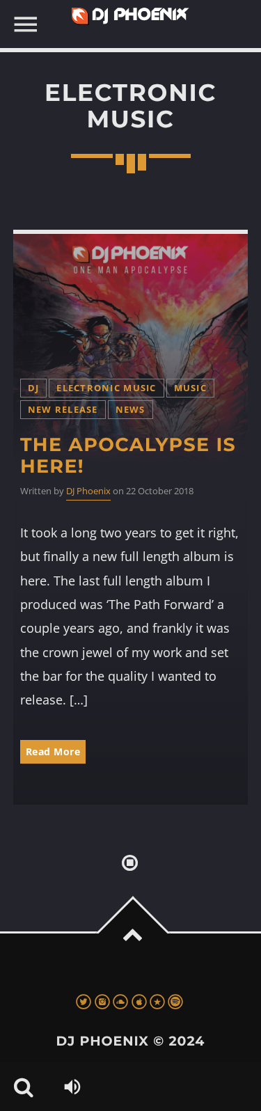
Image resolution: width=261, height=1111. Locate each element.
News (130, 410)
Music (190, 388)
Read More (53, 751)
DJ (34, 388)
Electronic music (106, 388)
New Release (63, 410)
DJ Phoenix (88, 491)
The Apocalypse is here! (128, 455)
